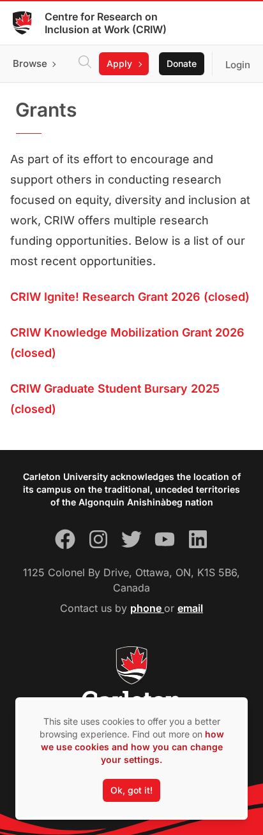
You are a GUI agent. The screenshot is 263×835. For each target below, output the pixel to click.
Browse (30, 63)
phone (147, 608)
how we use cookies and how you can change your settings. (132, 747)
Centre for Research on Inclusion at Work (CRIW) (106, 23)
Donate (182, 63)
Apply (119, 63)
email (190, 608)
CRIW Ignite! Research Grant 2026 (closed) (130, 296)
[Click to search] (85, 64)
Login (237, 65)
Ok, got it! (131, 790)
